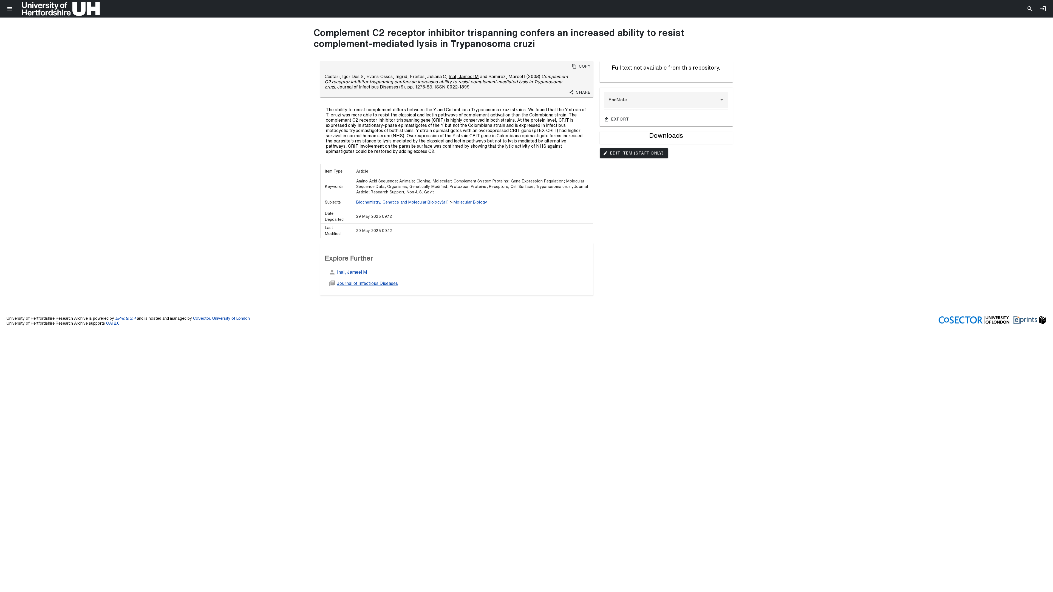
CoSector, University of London (221, 318)
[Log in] (1043, 8)
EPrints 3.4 (125, 318)
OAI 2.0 (113, 323)
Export (620, 119)
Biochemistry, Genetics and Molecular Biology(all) (402, 202)
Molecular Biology (470, 202)
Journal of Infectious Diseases (367, 283)
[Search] (1030, 8)
